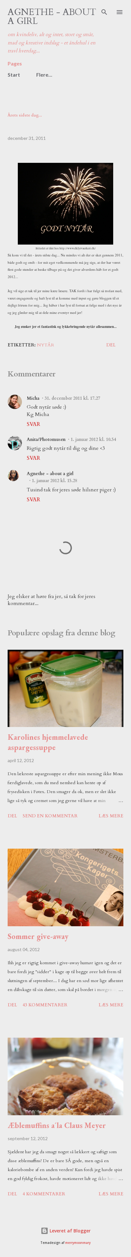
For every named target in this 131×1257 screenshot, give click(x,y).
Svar (33, 424)
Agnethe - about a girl (52, 16)
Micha (33, 398)
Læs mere (111, 816)
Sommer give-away (38, 936)
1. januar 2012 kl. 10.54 (93, 439)
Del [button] (111, 345)
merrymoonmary (78, 1243)
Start (14, 75)
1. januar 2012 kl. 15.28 (54, 481)
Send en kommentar (50, 816)
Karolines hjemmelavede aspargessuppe (48, 742)
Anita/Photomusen (46, 439)
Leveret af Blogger (69, 1231)
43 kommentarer (45, 1005)
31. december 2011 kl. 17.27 (72, 398)
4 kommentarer (44, 1194)
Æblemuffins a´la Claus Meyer (57, 1125)
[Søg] (104, 11)
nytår (45, 345)
